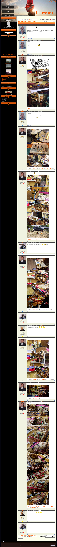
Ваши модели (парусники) (27, 21)
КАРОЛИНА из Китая (33, 21)
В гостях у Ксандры (5, 80)
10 (28, 19)
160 (42, 325)
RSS (55, 1)
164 (42, 510)
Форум (19, 21)
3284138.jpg (42, 309)
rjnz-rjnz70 (22, 40)
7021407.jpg (49, 168)
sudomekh (22, 55)
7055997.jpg (30, 239)
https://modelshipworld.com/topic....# (32, 43)
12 (30, 19)
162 (41, 382)
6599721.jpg (45, 506)
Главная (47, 1)
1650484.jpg (42, 379)
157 (41, 242)
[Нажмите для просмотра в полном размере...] (38, 68)
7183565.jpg (35, 309)
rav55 (22, 242)
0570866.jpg (35, 379)
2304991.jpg (30, 506)
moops (25, 20)
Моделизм (22, 21)
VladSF (22, 325)
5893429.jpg (30, 108)
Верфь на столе (4, 78)
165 (42, 522)
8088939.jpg (33, 507)
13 (31, 19)
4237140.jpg (49, 309)
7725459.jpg (49, 379)
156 (41, 171)
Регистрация (50, 1)
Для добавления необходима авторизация (9, 54)
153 (42, 55)
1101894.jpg (42, 168)
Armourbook (4, 79)
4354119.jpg (52, 506)
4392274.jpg (37, 239)
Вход (53, 1)
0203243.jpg (37, 506)
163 (42, 401)
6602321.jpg (35, 168)
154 (42, 111)
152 (42, 40)
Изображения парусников (8, 63)
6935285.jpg (35, 398)
